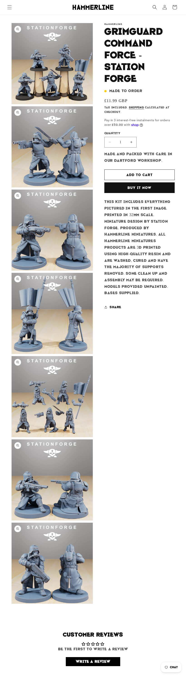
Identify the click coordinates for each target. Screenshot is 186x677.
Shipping (136, 107)
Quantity (112, 133)
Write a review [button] (93, 661)
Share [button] (115, 307)
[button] (10, 7)
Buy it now (139, 188)
